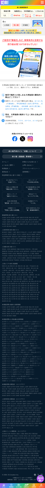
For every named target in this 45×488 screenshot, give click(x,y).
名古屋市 (23, 405)
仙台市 (9, 419)
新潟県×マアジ (14, 337)
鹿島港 (27, 433)
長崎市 (25, 401)
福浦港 (23, 258)
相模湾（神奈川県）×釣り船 (29, 270)
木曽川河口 (29, 446)
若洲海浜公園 (6, 433)
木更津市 (19, 403)
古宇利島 (37, 468)
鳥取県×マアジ (28, 354)
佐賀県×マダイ (30, 370)
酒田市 (38, 238)
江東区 (4, 238)
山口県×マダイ (6, 361)
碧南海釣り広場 (21, 446)
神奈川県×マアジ (7, 334)
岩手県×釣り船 (35, 292)
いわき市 (28, 414)
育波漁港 (10, 251)
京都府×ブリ (28, 348)
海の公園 (20, 453)
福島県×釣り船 (15, 292)
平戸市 (4, 405)
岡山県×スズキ (18, 356)
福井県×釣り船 (6, 285)
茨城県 (9, 219)
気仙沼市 (23, 421)
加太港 (21, 251)
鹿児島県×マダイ (25, 376)
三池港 (34, 440)
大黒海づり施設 (6, 451)
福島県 (22, 217)
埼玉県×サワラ (32, 328)
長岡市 (9, 243)
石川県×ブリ (15, 339)
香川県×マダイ (15, 363)
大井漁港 (22, 260)
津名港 (4, 460)
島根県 (4, 224)
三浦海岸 (13, 442)
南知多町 (29, 412)
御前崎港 (14, 451)
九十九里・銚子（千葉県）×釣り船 (27, 277)
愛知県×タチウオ (16, 345)
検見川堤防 (26, 453)
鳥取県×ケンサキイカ (17, 354)
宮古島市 (37, 410)
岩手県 (9, 217)
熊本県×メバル (15, 376)
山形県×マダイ (26, 324)
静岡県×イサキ (15, 343)
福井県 (26, 219)
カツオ (35, 120)
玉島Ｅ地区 (5, 446)
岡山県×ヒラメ (36, 356)
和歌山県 (13, 222)
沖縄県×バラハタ (16, 380)
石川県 (22, 219)
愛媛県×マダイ (6, 365)
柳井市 (41, 423)
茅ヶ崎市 (4, 412)
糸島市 (38, 234)
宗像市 (10, 232)
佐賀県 (31, 224)
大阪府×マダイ (6, 350)
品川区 (23, 241)
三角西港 (22, 462)
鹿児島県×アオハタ (22, 378)
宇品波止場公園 (6, 466)
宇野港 (16, 435)
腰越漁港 (19, 253)
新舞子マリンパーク (21, 440)
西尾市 (40, 416)
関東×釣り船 (5, 266)
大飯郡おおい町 (15, 243)
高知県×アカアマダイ (8, 367)
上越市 (37, 425)
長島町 (22, 410)
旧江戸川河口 (10, 440)
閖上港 (28, 438)
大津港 (39, 435)
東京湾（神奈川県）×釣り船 (25, 272)
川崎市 (36, 423)
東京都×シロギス (36, 332)
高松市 (38, 419)
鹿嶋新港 (4, 253)
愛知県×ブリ (33, 343)
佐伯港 (17, 457)
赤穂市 (21, 423)
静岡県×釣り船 (15, 283)
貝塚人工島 (27, 435)
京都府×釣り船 (6, 290)
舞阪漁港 (35, 433)
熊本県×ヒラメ (6, 376)
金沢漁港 (16, 251)
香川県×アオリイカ (26, 363)
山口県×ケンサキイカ (36, 359)
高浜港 (11, 260)
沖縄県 (14, 226)
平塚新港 (15, 106)
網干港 (30, 466)
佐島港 (14, 253)
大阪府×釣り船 (15, 285)
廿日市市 (4, 423)
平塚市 (29, 238)
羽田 (26, 449)
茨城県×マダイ (6, 328)
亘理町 (17, 416)
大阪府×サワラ (15, 350)
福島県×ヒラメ (28, 326)
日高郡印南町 (22, 238)
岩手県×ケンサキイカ (8, 321)
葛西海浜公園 (16, 438)
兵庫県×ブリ (32, 350)
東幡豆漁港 (23, 457)
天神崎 (15, 453)
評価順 (25, 25)
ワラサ (20, 120)
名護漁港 (24, 451)
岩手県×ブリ (28, 321)
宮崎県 (17, 395)
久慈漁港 (10, 255)
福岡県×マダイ (28, 367)
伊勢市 (14, 412)
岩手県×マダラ (19, 321)
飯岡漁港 (26, 251)
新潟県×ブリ (5, 337)
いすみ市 (29, 232)
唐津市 (9, 410)
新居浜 (25, 468)
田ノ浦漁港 (39, 457)
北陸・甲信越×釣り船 (32, 266)
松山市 (39, 408)
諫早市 (13, 425)
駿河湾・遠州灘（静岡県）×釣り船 (12, 274)
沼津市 (19, 241)
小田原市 (23, 234)
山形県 (17, 217)
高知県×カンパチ (35, 365)
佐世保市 (27, 410)
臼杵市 (35, 416)
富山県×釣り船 (6, 299)
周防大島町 (18, 401)
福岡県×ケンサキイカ (19, 370)
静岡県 (35, 219)
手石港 (30, 255)
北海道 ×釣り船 (34, 294)
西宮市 (32, 425)
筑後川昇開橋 (34, 453)
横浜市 (19, 232)
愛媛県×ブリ (15, 365)
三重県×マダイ (34, 345)
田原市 (26, 416)
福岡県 (26, 224)
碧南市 (4, 421)
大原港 (9, 249)
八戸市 (17, 419)
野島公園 (22, 438)
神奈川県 (31, 217)
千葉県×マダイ (27, 330)
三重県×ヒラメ (6, 348)
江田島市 (9, 408)
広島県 (23, 222)
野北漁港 (10, 444)
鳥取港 (9, 457)
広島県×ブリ (25, 359)
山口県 (32, 222)
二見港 (24, 442)
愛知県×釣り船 (34, 285)
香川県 (13, 224)
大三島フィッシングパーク (20, 466)
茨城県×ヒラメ (23, 328)
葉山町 (13, 421)
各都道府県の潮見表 (8, 384)
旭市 (16, 238)
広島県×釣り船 (6, 288)
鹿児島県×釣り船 (25, 292)
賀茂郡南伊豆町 (30, 241)
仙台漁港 (32, 457)
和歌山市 (23, 232)
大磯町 (4, 416)
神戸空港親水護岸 (16, 460)
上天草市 (18, 414)
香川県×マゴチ (36, 363)
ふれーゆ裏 (15, 449)
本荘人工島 (31, 468)
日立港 (30, 449)
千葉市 (38, 414)
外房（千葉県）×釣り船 (9, 272)
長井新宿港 (5, 260)
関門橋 (20, 451)
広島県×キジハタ (16, 359)
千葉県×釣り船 (17, 281)
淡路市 (14, 234)
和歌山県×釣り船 (36, 281)
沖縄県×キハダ (6, 380)
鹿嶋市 (39, 232)
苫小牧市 (16, 423)
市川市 (4, 243)
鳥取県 (37, 222)
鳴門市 (39, 401)
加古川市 (9, 241)
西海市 (9, 421)
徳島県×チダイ (6, 363)
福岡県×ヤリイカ (7, 370)
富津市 (29, 236)
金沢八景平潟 (33, 103)
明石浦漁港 (33, 258)
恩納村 (4, 419)
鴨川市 (29, 234)
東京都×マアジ (15, 332)
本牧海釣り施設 (15, 433)
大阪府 (4, 222)
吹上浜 (34, 462)
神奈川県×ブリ (27, 334)
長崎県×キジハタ (7, 374)
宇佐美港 (4, 255)
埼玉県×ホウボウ (17, 330)
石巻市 (41, 403)
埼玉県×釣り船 (34, 296)
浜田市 (9, 414)
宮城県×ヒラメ (36, 321)
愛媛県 (22, 224)
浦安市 (10, 412)
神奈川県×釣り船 (7, 281)
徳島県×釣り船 (25, 299)
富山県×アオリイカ (24, 337)
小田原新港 (33, 251)
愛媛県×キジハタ (24, 365)
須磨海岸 (37, 438)
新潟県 (13, 219)
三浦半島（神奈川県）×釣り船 (11, 270)
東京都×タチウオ (25, 332)
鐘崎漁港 (13, 249)
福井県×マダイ (19, 341)
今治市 (25, 412)
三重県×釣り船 (25, 288)
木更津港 (24, 460)
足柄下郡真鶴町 (22, 236)
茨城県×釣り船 (25, 283)
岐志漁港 (25, 255)
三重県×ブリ (25, 345)
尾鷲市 (4, 425)
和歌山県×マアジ (36, 352)
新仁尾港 (35, 466)
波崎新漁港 (12, 446)
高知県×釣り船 (6, 296)
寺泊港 (14, 258)
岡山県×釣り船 (15, 294)
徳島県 (17, 224)
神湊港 (4, 249)
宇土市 (9, 425)
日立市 (19, 234)
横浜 (30, 433)
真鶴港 (37, 253)
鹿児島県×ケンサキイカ (9, 378)
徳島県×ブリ (25, 361)
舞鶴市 (30, 419)
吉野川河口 (37, 460)
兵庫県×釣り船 (6, 283)
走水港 (35, 255)
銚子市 (13, 419)
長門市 (13, 416)
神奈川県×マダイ (17, 334)
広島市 (29, 401)
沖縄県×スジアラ (33, 378)
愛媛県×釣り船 (25, 296)
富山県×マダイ (6, 339)
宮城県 (13, 217)
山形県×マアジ (35, 324)
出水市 (4, 427)
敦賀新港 (4, 455)
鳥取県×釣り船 (34, 290)
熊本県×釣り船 (6, 292)
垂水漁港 (36, 455)
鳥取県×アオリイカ (7, 356)
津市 (18, 410)
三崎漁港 (4, 464)
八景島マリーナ (6, 449)
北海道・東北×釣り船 (32, 268)
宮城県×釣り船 (34, 288)
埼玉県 (37, 217)
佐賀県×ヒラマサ (7, 372)
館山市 (38, 236)
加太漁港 (33, 435)
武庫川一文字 (10, 462)
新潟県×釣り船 (25, 285)
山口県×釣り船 (6, 294)
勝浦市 (33, 234)
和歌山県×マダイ (25, 352)
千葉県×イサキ (6, 332)
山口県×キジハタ (16, 361)
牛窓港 (21, 455)
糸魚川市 (31, 423)
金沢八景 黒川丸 (11, 109)
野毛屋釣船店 (21, 103)
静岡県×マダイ (6, 343)
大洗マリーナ (33, 444)
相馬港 (29, 440)
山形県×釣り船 (15, 288)
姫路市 (25, 403)
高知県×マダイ (19, 367)
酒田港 (20, 255)
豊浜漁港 (10, 435)
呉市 (28, 405)
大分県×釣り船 (34, 299)
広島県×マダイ (6, 359)
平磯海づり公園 (28, 455)
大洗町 (4, 414)
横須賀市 (4, 232)
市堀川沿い (28, 249)
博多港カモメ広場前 (28, 253)
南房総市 (14, 236)
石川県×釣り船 (15, 299)
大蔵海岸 (26, 444)
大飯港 (4, 258)
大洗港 (19, 258)
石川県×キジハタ (24, 339)
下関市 (9, 403)
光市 (25, 419)
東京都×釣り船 (34, 283)
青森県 (9, 386)
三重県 (40, 219)
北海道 (4, 217)
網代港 (39, 258)
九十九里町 (35, 403)
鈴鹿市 (31, 416)
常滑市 (30, 408)
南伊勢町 (39, 412)
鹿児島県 (9, 226)
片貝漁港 (4, 444)
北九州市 (4, 234)
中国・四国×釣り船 (7, 268)
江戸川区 (18, 405)
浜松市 (9, 401)
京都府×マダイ (36, 348)
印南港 (10, 253)
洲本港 (4, 462)
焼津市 (9, 416)
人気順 (6, 25)
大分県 (4, 226)
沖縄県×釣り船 (15, 290)
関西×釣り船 (13, 266)
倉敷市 (28, 425)
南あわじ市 (38, 241)
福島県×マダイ (19, 326)
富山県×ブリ (34, 337)
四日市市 (20, 408)
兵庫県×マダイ (6, 352)
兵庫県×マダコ (15, 352)
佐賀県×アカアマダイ (19, 372)
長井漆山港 (28, 260)
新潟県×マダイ (36, 334)
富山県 (17, 219)
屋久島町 (10, 423)
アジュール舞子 (6, 438)
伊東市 (9, 238)
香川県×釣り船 (25, 294)
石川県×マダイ (34, 339)
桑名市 (33, 421)
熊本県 (40, 224)
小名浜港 (20, 435)
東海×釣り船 (21, 266)
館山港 (16, 464)
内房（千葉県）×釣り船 (9, 279)
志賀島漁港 (30, 464)
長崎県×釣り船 (25, 290)
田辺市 (14, 241)
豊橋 (28, 457)
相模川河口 (17, 444)
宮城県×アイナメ (16, 324)
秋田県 (17, 386)
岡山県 (28, 222)
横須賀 (10, 455)
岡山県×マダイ (27, 356)
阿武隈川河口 (36, 451)
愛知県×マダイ (6, 345)
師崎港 (30, 451)
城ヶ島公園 (28, 462)
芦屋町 (22, 419)
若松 (22, 444)
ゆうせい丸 (39, 101)
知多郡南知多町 (6, 236)
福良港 (39, 255)
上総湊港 (9, 258)
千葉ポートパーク (7, 453)
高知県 (9, 224)
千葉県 (4, 219)
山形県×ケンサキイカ (8, 326)
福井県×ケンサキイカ (8, 341)
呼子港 (35, 446)
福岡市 (35, 232)
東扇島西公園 (6, 442)
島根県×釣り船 (6, 301)
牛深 (25, 464)
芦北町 (23, 414)
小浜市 (4, 241)
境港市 (22, 416)
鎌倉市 (33, 238)
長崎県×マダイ (30, 372)
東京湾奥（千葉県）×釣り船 (25, 279)
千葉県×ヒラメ (36, 330)
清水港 (4, 440)
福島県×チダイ (38, 326)
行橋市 (34, 419)
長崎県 (35, 224)
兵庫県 (9, 222)
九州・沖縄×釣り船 (19, 268)
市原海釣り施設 (12, 468)
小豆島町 (15, 408)
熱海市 (34, 236)
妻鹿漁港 (10, 464)
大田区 (13, 238)
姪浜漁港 (39, 251)
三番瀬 (22, 433)
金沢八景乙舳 (34, 106)
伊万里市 (19, 412)
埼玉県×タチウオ (7, 330)
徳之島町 (18, 421)
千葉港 (17, 462)
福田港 (32, 438)
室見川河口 (15, 455)
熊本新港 (20, 464)
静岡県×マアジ (25, 343)
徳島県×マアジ (34, 361)
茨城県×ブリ (15, 328)
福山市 (4, 410)
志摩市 (37, 405)
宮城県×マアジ (6, 324)
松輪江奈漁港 (21, 249)
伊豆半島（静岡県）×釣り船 (31, 274)
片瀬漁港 (10, 103)
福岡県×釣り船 (26, 281)
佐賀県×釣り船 (15, 296)
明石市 (10, 234)
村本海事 (25, 106)
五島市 (13, 414)
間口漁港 (35, 249)
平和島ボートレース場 (33, 442)
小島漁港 (39, 462)
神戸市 (9, 405)
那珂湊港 (4, 435)
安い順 (16, 25)
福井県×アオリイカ (30, 341)
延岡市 (32, 405)
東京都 (26, 217)
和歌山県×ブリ (6, 354)
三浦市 (14, 232)
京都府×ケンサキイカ (17, 348)
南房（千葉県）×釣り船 (9, 277)
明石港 (16, 255)
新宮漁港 (30, 460)
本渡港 (13, 457)
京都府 (19, 222)
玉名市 (26, 423)
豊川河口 (35, 449)
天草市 (32, 410)
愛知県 (31, 219)
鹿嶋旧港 (4, 251)
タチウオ (27, 120)
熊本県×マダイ (30, 374)
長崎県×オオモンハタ (19, 374)
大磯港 (28, 258)
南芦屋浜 (19, 442)
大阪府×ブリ (24, 350)
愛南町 (33, 414)
